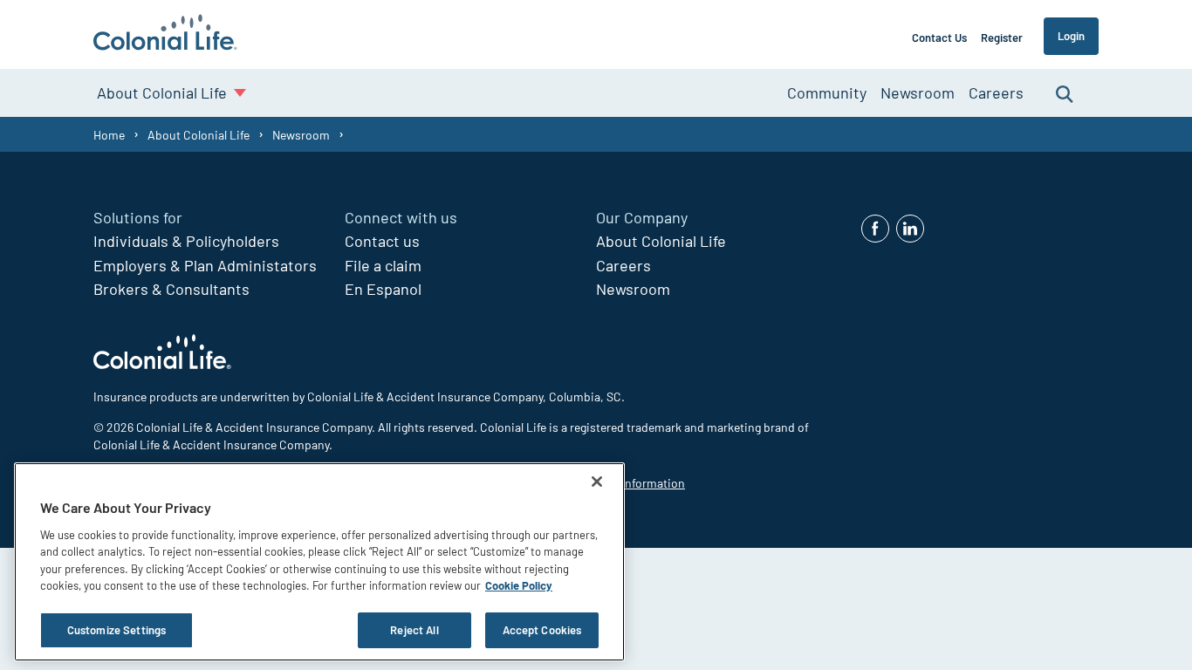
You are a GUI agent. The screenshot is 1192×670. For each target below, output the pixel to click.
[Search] (1065, 93)
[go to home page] (165, 34)
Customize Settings (116, 630)
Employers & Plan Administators (205, 265)
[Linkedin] (910, 229)
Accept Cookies (542, 630)
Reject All (414, 630)
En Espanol (383, 288)
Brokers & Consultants (171, 288)
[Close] (597, 481)
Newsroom (917, 92)
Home (109, 134)
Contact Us (939, 37)
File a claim (383, 265)
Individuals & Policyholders (186, 240)
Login (1071, 36)
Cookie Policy (518, 586)
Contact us (382, 240)
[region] (319, 561)
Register (1002, 37)
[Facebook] (875, 229)
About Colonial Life (198, 134)
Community (827, 92)
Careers (996, 92)
